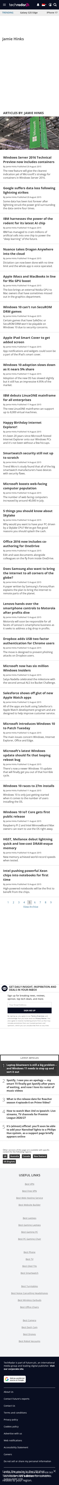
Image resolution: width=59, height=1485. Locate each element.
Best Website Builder (30, 1204)
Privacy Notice (41, 1018)
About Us (8, 1391)
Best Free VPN (29, 1190)
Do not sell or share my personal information (27, 1461)
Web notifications (13, 1440)
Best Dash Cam (29, 1327)
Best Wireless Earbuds (29, 1300)
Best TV (29, 1259)
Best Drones (29, 1334)
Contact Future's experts (16, 1398)
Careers (8, 1454)
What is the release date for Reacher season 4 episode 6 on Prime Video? (29, 1100)
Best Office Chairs (29, 1307)
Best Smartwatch (29, 1272)
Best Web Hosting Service (29, 1197)
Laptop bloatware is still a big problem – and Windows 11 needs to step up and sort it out (32, 1068)
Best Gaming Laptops (29, 1225)
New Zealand (40, 1156)
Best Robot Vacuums (29, 1341)
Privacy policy (11, 1419)
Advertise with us (13, 1433)
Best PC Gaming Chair (29, 1238)
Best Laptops (29, 1218)
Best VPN (29, 1183)
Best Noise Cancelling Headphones (29, 1293)
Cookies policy (11, 1426)
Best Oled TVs (29, 1266)
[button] (55, 4)
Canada (26, 1156)
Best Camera (29, 1320)
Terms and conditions (15, 1412)
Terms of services (38, 1016)
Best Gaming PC (29, 1231)
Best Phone (29, 1252)
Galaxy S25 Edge (29, 12)
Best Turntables (29, 1286)
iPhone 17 (52, 12)
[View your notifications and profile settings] (38, 5)
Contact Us (9, 1405)
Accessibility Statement (16, 1447)
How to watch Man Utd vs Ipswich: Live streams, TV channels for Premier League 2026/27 (31, 1114)
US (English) (9, 1161)
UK (5, 1156)
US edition (26, 1476)
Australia (14, 1156)
